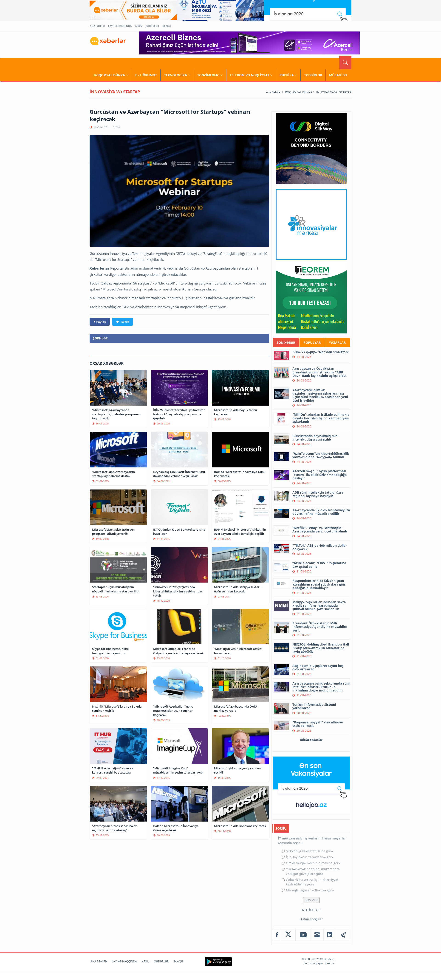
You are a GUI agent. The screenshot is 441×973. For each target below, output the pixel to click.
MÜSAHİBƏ (338, 75)
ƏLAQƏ (166, 26)
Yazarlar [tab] (337, 342)
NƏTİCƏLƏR (311, 910)
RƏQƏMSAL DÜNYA (109, 75)
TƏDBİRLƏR (313, 75)
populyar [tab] (312, 342)
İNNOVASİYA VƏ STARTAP (333, 92)
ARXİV (138, 26)
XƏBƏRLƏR (152, 26)
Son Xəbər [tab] (286, 342)
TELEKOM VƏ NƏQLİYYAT (249, 75)
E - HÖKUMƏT (146, 75)
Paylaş (101, 322)
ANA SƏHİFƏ (97, 26)
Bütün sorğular (311, 919)
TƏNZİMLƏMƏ (208, 75)
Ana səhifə (273, 92)
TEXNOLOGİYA (175, 75)
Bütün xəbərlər (311, 739)
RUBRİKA (287, 75)
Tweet (124, 322)
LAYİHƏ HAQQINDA (120, 26)
